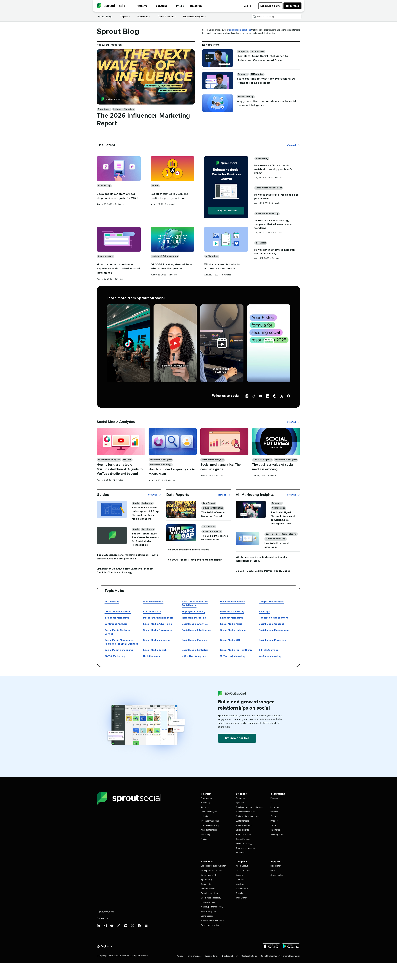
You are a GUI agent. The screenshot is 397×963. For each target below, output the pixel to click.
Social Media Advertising (157, 624)
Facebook (275, 798)
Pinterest (274, 821)
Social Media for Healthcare (236, 650)
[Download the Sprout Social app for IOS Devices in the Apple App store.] (271, 946)
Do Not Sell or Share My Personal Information (280, 956)
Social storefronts (244, 825)
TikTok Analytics (268, 650)
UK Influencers (151, 656)
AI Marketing (257, 74)
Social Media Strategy (161, 465)
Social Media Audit (231, 624)
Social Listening (246, 97)
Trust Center (241, 898)
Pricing (180, 6)
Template (243, 52)
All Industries (257, 52)
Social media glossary (211, 898)
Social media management (248, 816)
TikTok (273, 825)
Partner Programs (208, 912)
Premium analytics (209, 812)
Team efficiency (243, 839)
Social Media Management (269, 188)
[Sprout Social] (111, 6)
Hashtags (264, 611)
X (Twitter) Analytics (194, 656)
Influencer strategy (244, 844)
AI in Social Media (153, 601)
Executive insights (193, 16)
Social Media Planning (194, 640)
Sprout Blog (104, 16)
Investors (240, 884)
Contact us (103, 918)
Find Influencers (208, 902)
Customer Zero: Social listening (281, 534)
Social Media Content (271, 624)
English (105, 946)
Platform (141, 6)
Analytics (205, 807)
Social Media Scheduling (119, 650)
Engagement (206, 798)
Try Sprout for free (226, 210)
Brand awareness (243, 835)
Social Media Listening (233, 630)
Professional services (245, 812)
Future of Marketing (275, 539)
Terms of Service (194, 956)
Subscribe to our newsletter (213, 866)
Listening (205, 816)
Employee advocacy (210, 825)
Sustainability (242, 889)
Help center (275, 866)
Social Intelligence (262, 460)
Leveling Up (148, 529)
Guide (136, 503)
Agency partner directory (212, 907)
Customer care (242, 821)
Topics (124, 16)
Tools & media (165, 16)
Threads (274, 816)
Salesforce (275, 830)
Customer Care (105, 256)
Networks (142, 16)
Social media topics (210, 925)
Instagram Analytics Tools (158, 618)
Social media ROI (208, 875)
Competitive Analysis (271, 601)
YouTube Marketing (270, 656)
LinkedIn (274, 812)
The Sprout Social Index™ (212, 871)
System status (276, 875)
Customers (241, 880)
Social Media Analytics (109, 460)
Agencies (240, 803)
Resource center (208, 889)
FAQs (273, 871)
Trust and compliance (245, 848)
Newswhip (205, 835)
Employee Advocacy (193, 611)
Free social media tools (211, 921)
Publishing (205, 803)
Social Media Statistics (195, 650)
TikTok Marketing (115, 656)
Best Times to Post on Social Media (195, 603)
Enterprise (240, 798)
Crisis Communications (118, 611)
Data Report (104, 109)
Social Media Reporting (272, 640)
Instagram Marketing (194, 618)
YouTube (127, 460)
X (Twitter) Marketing (232, 656)
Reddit (155, 186)
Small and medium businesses (249, 807)
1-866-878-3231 (105, 912)
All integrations (277, 835)
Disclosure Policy (230, 956)
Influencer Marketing (123, 109)
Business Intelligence (232, 601)
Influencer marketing (210, 821)
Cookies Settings (249, 956)
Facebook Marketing (232, 611)
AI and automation (209, 830)
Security (239, 893)
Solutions (161, 6)
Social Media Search (155, 650)
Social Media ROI (230, 640)
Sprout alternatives (209, 893)
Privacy (180, 956)
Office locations (243, 871)
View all (291, 145)
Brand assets (207, 916)
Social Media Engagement (158, 630)
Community (206, 884)
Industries (240, 853)
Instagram (261, 243)
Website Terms (212, 956)
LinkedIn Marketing (231, 618)
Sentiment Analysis (116, 624)
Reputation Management (273, 618)
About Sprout (242, 866)
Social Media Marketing (267, 214)
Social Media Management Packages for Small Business (121, 642)
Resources (196, 6)
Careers (239, 875)
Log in (247, 6)
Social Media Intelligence (196, 630)
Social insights (242, 830)
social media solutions (240, 30)
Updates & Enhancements (165, 256)
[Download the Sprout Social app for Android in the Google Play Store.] (291, 946)
